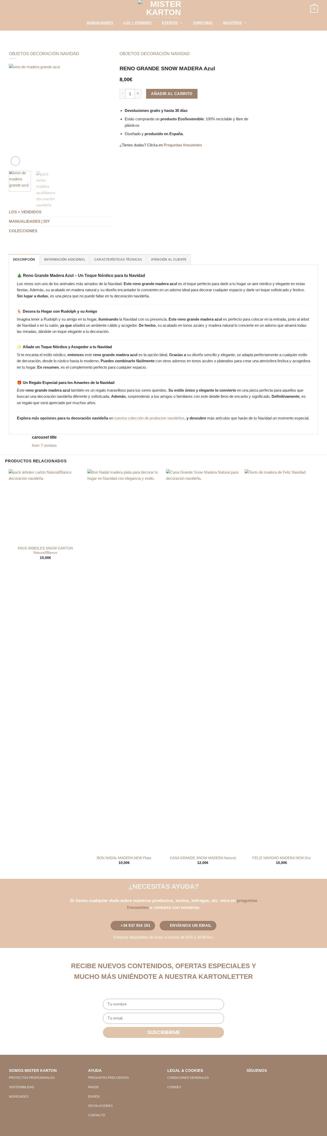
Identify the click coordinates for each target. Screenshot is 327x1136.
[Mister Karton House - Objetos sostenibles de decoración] (163, 9)
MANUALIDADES (100, 23)
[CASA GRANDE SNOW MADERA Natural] (203, 660)
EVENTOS (170, 23)
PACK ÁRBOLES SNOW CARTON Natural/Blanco (45, 550)
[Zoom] (15, 161)
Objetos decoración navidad (44, 53)
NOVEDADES (18, 1096)
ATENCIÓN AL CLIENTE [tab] (169, 259)
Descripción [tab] (24, 259)
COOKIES (174, 1087)
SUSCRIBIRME (163, 1032)
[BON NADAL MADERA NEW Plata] (124, 660)
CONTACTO (96, 1115)
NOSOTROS (232, 23)
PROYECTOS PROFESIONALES (32, 1078)
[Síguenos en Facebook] (250, 1079)
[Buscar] (75, 24)
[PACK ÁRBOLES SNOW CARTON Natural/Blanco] (46, 506)
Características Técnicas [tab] (118, 259)
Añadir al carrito (172, 93)
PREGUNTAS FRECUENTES (108, 1078)
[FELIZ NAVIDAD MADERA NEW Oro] (282, 660)
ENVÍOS (94, 1096)
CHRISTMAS (203, 23)
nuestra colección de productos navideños (149, 418)
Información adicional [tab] (64, 259)
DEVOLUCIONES (100, 1106)
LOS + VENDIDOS (137, 23)
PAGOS (93, 1087)
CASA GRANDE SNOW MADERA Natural (203, 858)
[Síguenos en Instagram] (259, 1079)
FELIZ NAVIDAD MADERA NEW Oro (281, 858)
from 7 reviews (44, 445)
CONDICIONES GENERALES (188, 1078)
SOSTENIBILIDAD (21, 1087)
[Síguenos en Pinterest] (267, 1079)
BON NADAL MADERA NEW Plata (124, 858)
